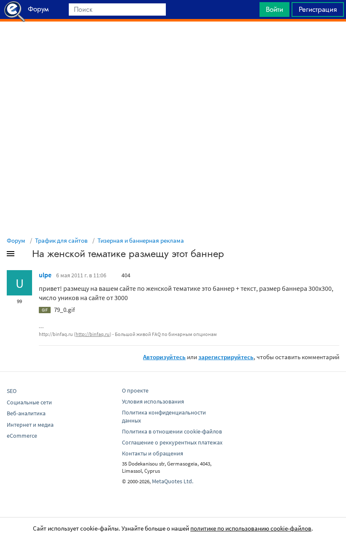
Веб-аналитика (26, 413)
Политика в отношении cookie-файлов (172, 431)
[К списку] (24, 255)
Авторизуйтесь (164, 357)
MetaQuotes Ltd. (172, 481)
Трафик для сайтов (61, 240)
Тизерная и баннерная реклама (140, 240)
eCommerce (22, 435)
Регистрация (318, 9)
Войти (274, 9)
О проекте (135, 390)
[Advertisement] (173, 43)
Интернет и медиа (30, 424)
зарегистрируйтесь (226, 357)
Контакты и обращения (152, 453)
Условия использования (153, 401)
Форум (16, 240)
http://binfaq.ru (93, 334)
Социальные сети (29, 402)
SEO (11, 391)
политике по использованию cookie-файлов (250, 528)
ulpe (45, 275)
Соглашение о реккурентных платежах (172, 442)
